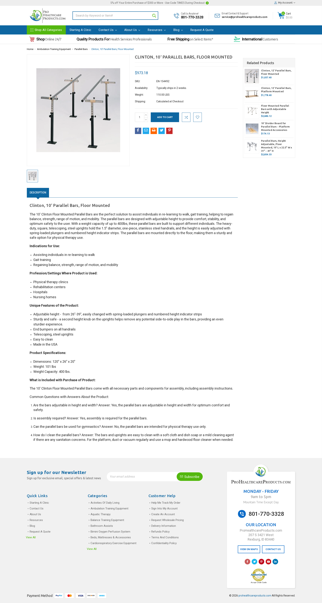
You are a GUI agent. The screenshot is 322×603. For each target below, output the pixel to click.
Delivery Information (163, 526)
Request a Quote (202, 30)
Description (38, 192)
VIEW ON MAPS (249, 549)
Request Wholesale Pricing (167, 520)
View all (31, 537)
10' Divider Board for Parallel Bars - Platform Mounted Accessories (275, 126)
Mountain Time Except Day (261, 502)
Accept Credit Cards (259, 582)
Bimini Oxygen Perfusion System (110, 531)
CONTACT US (273, 549)
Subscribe (191, 477)
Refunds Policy (160, 531)
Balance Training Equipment (107, 520)
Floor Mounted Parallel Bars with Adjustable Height (275, 109)
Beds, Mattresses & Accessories (111, 537)
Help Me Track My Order (165, 502)
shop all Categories (48, 30)
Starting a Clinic (80, 30)
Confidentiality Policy (164, 543)
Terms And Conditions (165, 537)
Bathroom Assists (102, 526)
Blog (176, 30)
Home (30, 49)
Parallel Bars (81, 49)
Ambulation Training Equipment (54, 49)
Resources (155, 30)
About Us (131, 30)
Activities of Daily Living (105, 502)
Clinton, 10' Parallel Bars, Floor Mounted (112, 49)
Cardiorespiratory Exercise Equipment (113, 543)
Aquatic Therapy (101, 514)
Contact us (106, 30)
